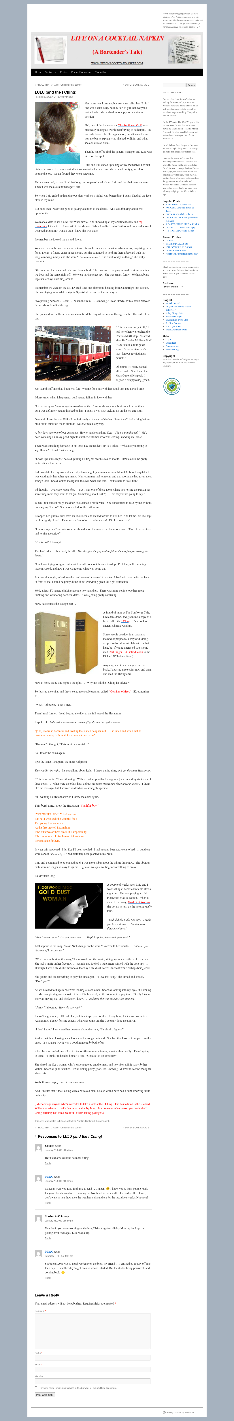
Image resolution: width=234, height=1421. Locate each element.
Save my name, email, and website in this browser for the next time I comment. (78, 1387)
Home (38, 72)
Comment (40, 1310)
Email (38, 1364)
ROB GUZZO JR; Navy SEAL (179, 204)
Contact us (50, 72)
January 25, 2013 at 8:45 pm (59, 1149)
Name (38, 1352)
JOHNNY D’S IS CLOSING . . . (180, 247)
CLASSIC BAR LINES (176, 250)
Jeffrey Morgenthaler (175, 313)
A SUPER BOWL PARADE (137, 84)
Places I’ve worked (81, 72)
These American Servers (176, 329)
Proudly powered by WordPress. (180, 1412)
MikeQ (69, 96)
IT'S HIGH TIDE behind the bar (180, 230)
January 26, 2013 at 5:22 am (59, 1180)
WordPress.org (172, 349)
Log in (168, 339)
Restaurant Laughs (174, 316)
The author (100, 72)
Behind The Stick (173, 303)
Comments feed (172, 346)
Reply (48, 1163)
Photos (64, 72)
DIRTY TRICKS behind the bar (180, 214)
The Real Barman (173, 322)
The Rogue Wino (173, 326)
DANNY (170, 240)
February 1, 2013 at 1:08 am (59, 1255)
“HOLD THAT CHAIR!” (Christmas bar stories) (58, 84)
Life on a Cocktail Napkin (71, 1120)
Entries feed (171, 342)
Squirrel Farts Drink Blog (177, 319)
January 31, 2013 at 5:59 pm (59, 1220)
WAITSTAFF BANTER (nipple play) (182, 253)
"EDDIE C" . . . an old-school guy (180, 227)
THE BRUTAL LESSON (177, 243)
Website (39, 1376)
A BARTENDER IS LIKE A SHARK (182, 224)
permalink (104, 1120)
